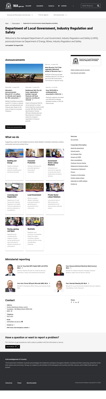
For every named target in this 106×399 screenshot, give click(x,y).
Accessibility (39, 6)
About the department (77, 148)
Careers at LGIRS (76, 157)
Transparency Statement (78, 169)
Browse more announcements (14, 127)
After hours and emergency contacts (18, 328)
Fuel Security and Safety (78, 73)
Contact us (51, 6)
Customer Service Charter (78, 163)
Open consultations (76, 160)
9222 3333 (10, 316)
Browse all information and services (18, 15)
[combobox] (67, 6)
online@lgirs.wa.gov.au (14, 322)
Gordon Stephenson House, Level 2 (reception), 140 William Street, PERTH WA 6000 (19, 309)
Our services (74, 140)
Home (6, 23)
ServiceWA (28, 6)
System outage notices (77, 178)
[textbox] (67, 6)
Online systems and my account (80, 70)
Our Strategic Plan (76, 154)
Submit (98, 6)
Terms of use (8, 383)
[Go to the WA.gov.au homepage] (14, 6)
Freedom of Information (78, 175)
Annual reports (75, 151)
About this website (31, 383)
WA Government (59, 15)
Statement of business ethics (79, 166)
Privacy (73, 172)
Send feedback (10, 347)
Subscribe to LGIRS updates (79, 181)
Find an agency (43, 15)
